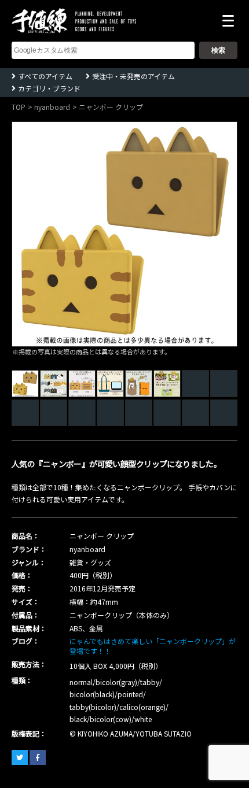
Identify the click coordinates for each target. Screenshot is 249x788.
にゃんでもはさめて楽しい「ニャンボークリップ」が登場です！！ (152, 646)
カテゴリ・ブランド (49, 88)
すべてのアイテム (45, 76)
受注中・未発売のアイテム (133, 76)
